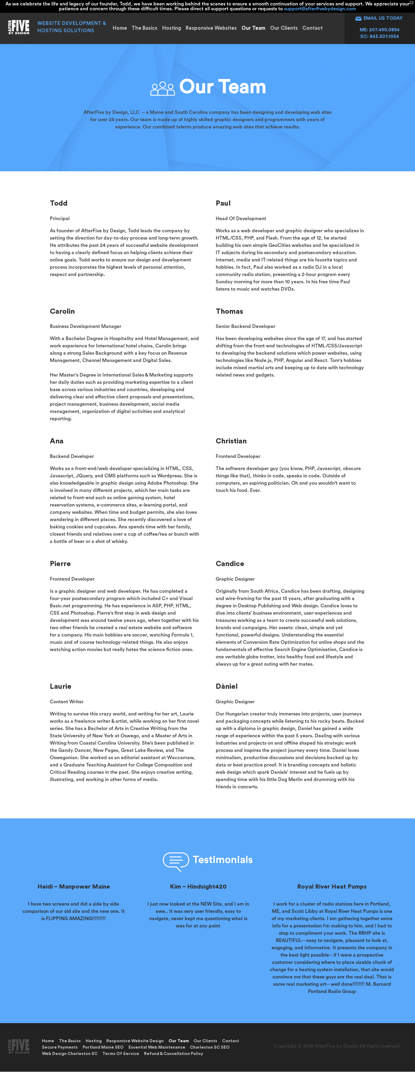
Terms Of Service (120, 1054)
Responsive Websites (211, 28)
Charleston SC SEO (210, 1047)
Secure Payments (60, 1047)
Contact (312, 28)
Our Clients (284, 28)
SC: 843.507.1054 (379, 36)
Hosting (171, 28)
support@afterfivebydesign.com (320, 8)
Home (120, 28)
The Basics (144, 28)
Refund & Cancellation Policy (173, 1054)
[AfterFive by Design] (18, 32)
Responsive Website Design (135, 1041)
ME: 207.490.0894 (380, 30)
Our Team (253, 28)
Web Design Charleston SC (70, 1054)
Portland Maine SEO (103, 1047)
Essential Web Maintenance (157, 1047)
